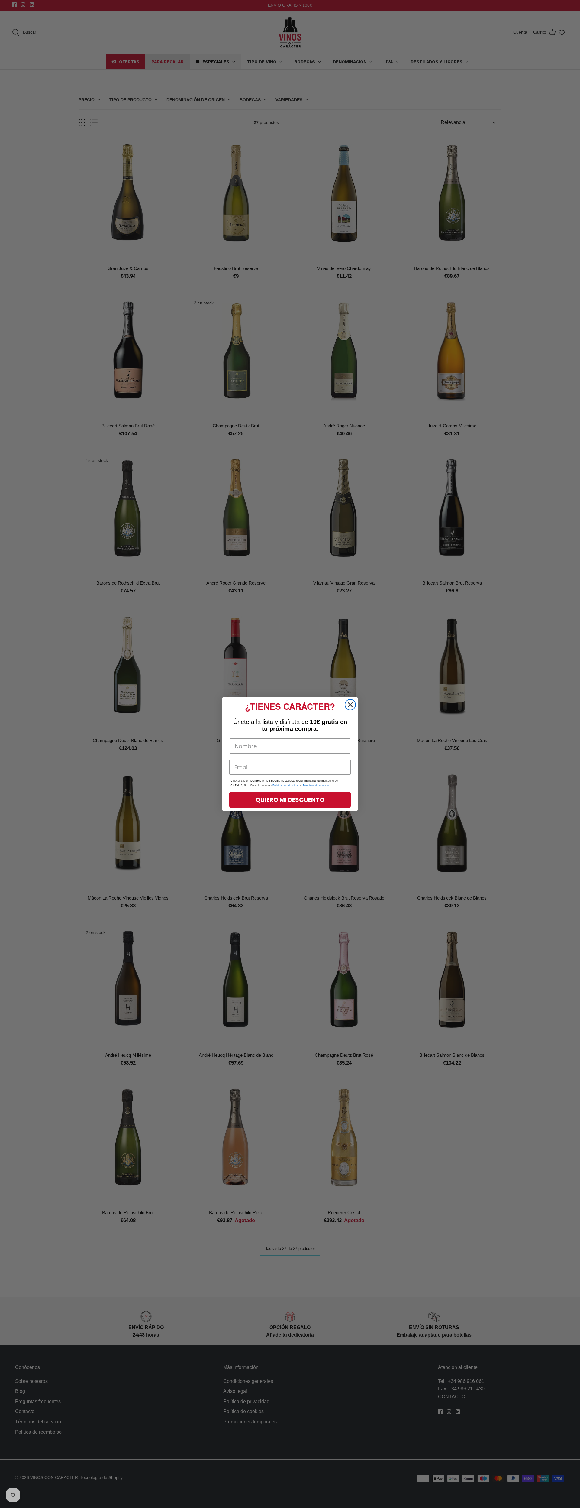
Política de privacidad (286, 785)
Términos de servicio (316, 785)
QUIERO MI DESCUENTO (290, 800)
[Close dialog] (350, 704)
